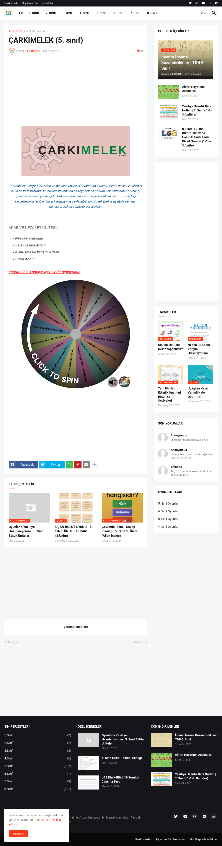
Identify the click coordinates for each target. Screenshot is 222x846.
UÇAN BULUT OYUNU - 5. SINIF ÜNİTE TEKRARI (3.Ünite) (74, 531)
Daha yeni (13, 642)
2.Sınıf (37, 743)
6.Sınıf (37, 773)
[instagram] (197, 3)
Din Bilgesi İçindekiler (204, 839)
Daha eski (138, 642)
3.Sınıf (37, 750)
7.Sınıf (37, 781)
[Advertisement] (76, 90)
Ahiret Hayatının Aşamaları (193, 89)
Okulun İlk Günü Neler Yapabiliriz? (170, 347)
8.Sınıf (37, 789)
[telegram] (216, 3)
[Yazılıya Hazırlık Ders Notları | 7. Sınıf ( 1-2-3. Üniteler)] (168, 111)
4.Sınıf (37, 758)
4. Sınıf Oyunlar (168, 526)
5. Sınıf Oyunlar (36, 31)
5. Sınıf (101, 13)
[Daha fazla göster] (94, 464)
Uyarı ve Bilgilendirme (170, 839)
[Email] (86, 464)
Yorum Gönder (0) (76, 627)
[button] (203, 13)
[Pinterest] (78, 464)
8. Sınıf (152, 13)
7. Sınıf (135, 13)
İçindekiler (47, 3)
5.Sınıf (37, 766)
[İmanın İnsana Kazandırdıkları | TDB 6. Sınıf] (161, 740)
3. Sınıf (68, 13)
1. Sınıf (34, 13)
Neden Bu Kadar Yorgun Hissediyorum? (199, 349)
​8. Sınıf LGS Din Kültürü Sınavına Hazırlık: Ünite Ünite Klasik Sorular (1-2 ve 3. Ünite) (197, 137)
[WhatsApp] (69, 464)
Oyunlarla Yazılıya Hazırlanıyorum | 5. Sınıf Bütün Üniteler (26, 531)
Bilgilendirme (30, 3)
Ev (21, 13)
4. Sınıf (85, 13)
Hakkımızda (11, 3)
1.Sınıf (37, 735)
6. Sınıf (118, 13)
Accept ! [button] (18, 833)
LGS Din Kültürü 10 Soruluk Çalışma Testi (120, 779)
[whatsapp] (210, 3)
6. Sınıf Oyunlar (168, 511)
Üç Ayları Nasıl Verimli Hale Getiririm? (198, 392)
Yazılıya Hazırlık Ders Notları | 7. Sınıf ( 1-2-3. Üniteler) (197, 110)
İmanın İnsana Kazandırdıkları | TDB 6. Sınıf (196, 737)
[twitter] (190, 3)
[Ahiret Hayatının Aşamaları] (168, 92)
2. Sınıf (51, 13)
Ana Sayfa (16, 31)
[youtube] (203, 3)
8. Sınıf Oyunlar (168, 519)
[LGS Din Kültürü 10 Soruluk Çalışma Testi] (88, 782)
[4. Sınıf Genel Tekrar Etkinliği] (88, 763)
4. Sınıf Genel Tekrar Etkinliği (122, 758)
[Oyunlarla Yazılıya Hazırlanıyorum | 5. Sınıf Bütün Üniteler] (88, 740)
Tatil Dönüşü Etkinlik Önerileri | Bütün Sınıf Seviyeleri (170, 394)
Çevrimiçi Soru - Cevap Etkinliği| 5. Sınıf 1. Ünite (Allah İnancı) (119, 531)
